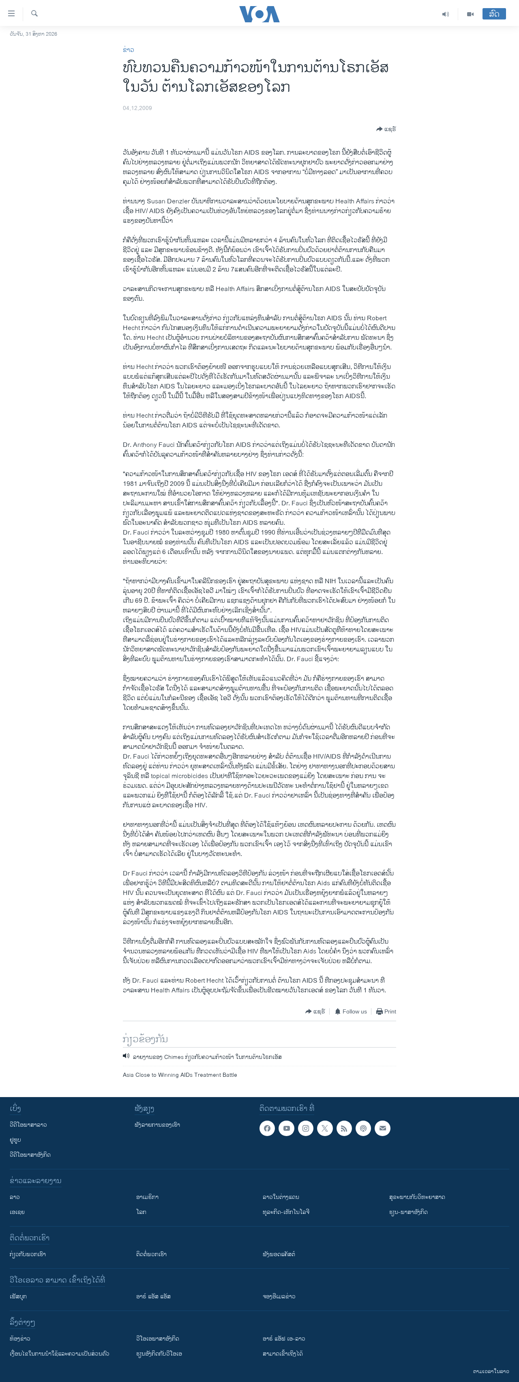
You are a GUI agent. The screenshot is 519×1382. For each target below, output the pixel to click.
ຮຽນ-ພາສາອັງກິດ (408, 1212)
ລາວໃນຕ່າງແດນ (281, 1197)
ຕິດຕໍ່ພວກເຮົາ (151, 1254)
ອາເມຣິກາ (147, 1197)
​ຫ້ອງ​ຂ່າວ (20, 1339)
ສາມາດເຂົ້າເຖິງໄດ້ (283, 1354)
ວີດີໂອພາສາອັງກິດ (30, 1155)
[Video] (470, 14)
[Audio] (445, 14)
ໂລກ (141, 1212)
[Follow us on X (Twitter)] (324, 1128)
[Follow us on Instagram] (305, 1128)
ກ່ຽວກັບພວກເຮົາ (28, 1254)
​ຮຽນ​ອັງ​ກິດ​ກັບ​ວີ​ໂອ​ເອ (159, 1354)
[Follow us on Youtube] (286, 1128)
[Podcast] (363, 1128)
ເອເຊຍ (17, 1212)
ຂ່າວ (128, 50)
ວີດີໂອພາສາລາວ (28, 1125)
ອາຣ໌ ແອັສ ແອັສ (153, 1296)
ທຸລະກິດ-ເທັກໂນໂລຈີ (286, 1212)
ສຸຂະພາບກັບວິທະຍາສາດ (417, 1197)
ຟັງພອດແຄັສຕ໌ (279, 1254)
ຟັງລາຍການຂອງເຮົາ (157, 1125)
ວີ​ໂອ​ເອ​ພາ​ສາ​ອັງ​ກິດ (157, 1339)
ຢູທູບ (15, 1140)
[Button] (386, 129)
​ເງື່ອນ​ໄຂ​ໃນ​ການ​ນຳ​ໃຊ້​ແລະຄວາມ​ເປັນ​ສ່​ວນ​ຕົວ (59, 1354)
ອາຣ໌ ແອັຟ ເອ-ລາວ (284, 1339)
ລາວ (15, 1197)
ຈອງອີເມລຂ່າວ (279, 1296)
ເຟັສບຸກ (18, 1296)
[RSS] (344, 1128)
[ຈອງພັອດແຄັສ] (382, 1128)
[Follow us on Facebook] (267, 1128)
